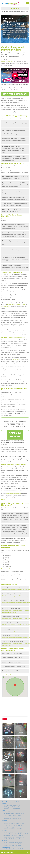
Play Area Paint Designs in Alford (12, 845)
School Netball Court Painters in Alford (14, 813)
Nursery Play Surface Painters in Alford (14, 823)
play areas (6, 125)
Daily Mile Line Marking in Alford (12, 808)
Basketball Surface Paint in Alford (12, 812)
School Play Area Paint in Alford (10, 802)
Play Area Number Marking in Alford (13, 838)
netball (23, 304)
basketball (18, 304)
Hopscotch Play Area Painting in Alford (14, 837)
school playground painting (13, 493)
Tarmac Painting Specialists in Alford (13, 842)
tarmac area (16, 359)
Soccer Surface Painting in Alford (12, 815)
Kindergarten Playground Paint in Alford (14, 827)
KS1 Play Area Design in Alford (12, 805)
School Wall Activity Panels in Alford (13, 832)
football (9, 304)
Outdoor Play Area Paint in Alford (12, 843)
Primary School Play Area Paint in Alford (14, 822)
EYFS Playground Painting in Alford (13, 825)
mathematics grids (19, 296)
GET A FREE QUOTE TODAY (15, 94)
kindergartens (9, 61)
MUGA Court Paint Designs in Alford (13, 817)
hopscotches (9, 402)
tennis (13, 304)
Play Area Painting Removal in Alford (13, 848)
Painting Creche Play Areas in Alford (13, 828)
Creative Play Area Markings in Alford (13, 835)
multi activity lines (5, 306)
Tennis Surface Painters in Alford (12, 818)
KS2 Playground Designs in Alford (12, 807)
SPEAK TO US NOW (15, 435)
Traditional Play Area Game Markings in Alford (16, 833)
